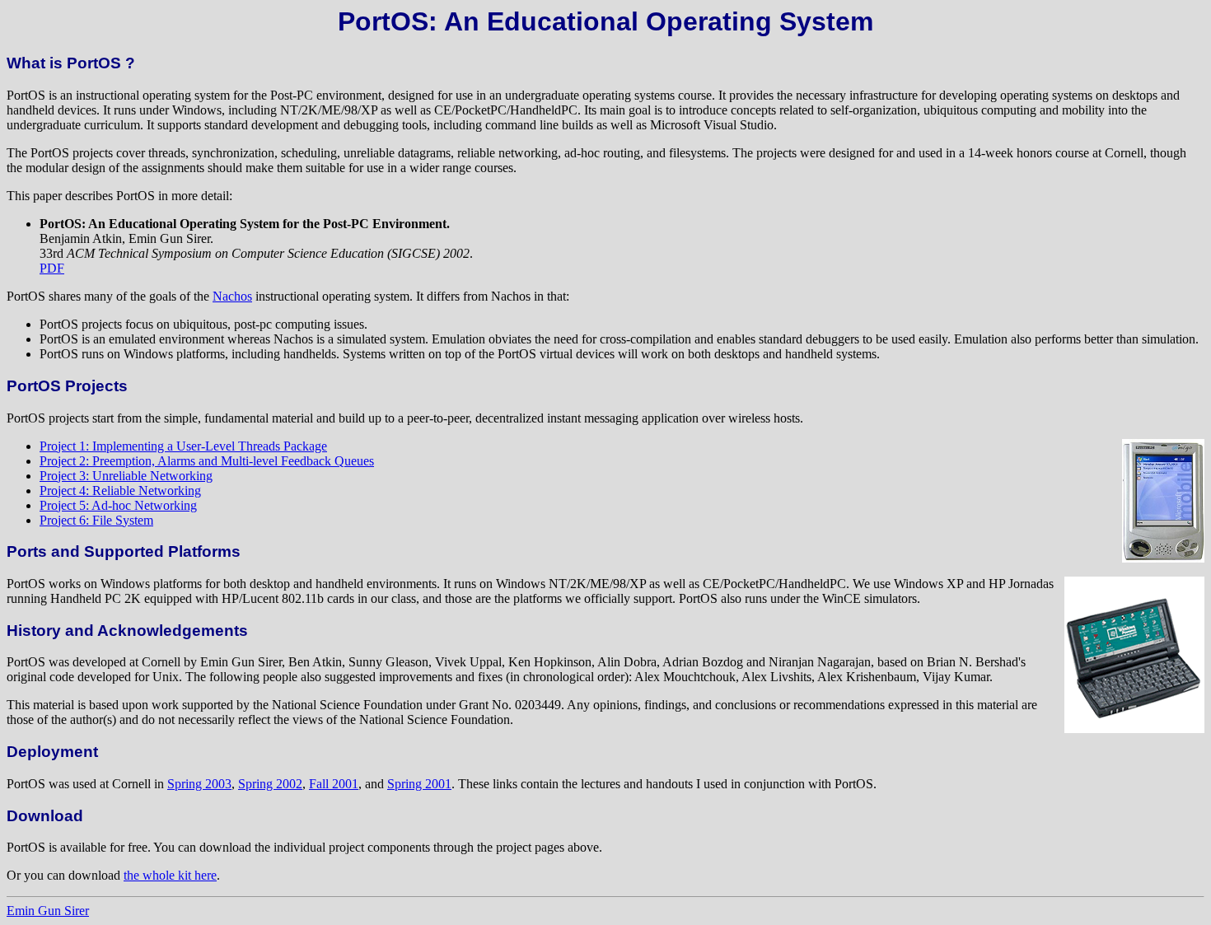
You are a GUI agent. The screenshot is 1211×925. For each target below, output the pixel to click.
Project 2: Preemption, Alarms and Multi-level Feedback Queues (207, 461)
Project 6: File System (96, 520)
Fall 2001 (333, 784)
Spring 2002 (270, 784)
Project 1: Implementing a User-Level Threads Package (183, 446)
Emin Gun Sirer (48, 911)
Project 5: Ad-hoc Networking (118, 505)
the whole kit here (170, 875)
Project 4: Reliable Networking (120, 491)
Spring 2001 (419, 784)
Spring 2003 (199, 784)
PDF (52, 268)
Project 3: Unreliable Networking (126, 476)
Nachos (232, 296)
